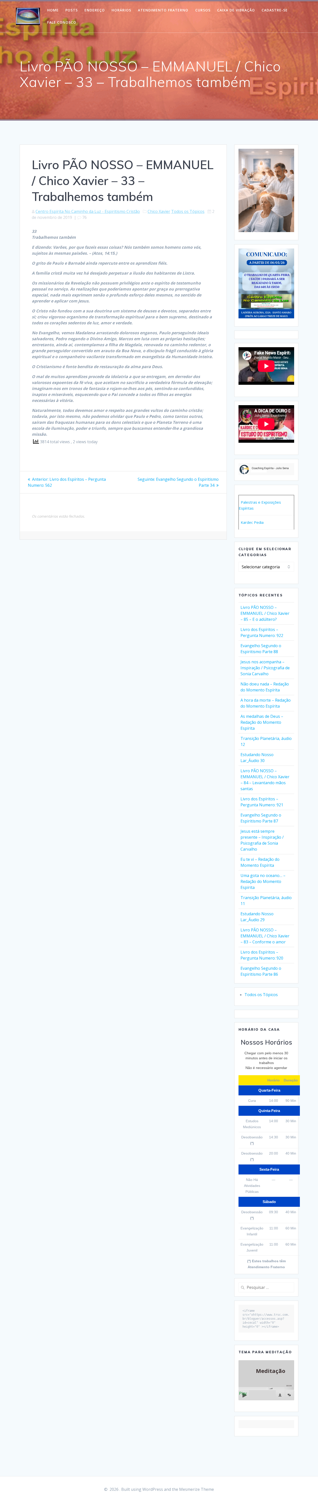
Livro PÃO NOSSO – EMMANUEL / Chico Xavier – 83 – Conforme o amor (264, 936)
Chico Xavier (159, 211)
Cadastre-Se (275, 10)
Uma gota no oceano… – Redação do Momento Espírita (262, 881)
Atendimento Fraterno (163, 10)
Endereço (94, 10)
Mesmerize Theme (196, 1489)
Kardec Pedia (252, 522)
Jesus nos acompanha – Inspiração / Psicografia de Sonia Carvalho (265, 668)
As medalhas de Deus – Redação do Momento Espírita (261, 722)
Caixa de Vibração (236, 10)
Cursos (202, 10)
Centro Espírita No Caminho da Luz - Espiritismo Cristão (88, 211)
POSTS (71, 10)
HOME (53, 10)
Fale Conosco (61, 22)
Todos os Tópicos (187, 211)
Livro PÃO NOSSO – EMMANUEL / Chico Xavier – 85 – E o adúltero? (264, 613)
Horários (121, 10)
